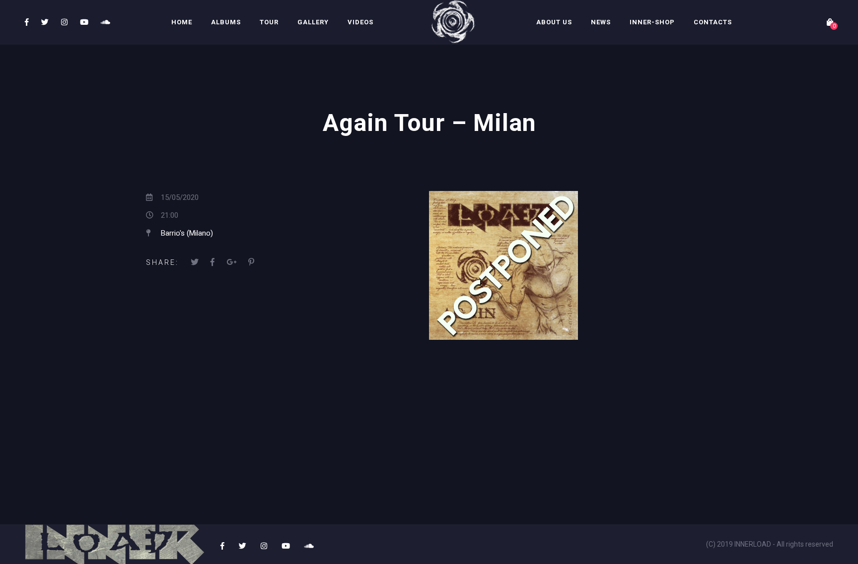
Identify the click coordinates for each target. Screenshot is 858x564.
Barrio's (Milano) (187, 233)
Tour (269, 22)
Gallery (313, 22)
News (601, 22)
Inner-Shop (652, 22)
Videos (360, 22)
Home (181, 22)
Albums (226, 22)
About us (554, 22)
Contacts (713, 22)
